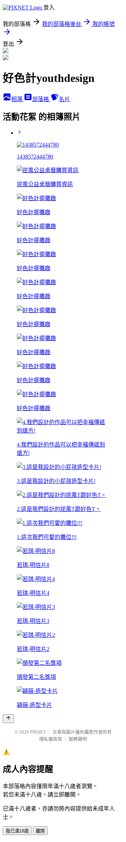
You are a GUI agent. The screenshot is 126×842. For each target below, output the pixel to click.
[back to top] (8, 718)
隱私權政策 (50, 739)
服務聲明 (78, 739)
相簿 (17, 99)
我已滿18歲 (17, 831)
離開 (40, 831)
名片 (64, 99)
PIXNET (38, 732)
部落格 (41, 99)
